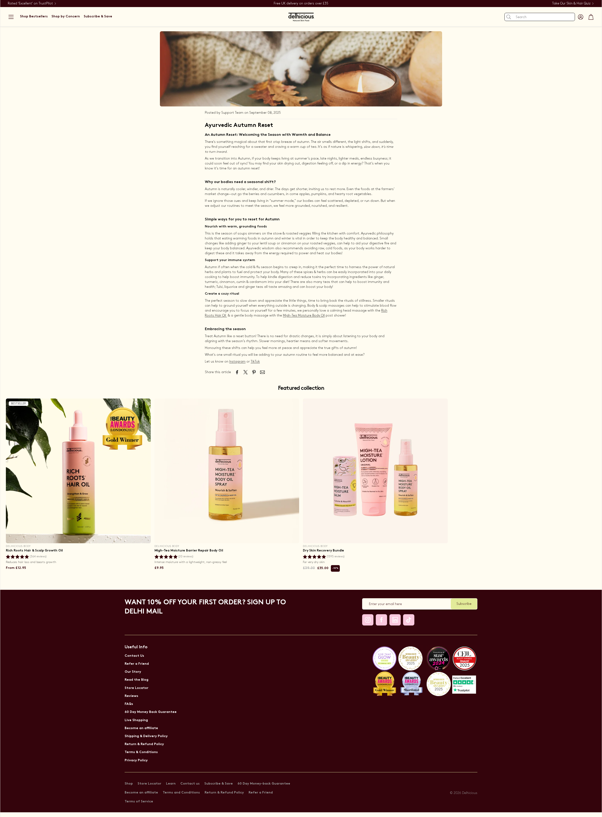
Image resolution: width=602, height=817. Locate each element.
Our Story (133, 671)
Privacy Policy (136, 760)
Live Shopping (136, 720)
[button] (11, 17)
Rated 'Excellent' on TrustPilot (30, 3)
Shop (129, 783)
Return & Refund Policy (144, 744)
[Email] (262, 372)
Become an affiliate (141, 728)
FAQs (129, 704)
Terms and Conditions (181, 792)
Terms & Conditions (141, 752)
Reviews (131, 696)
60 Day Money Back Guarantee (151, 712)
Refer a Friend (137, 663)
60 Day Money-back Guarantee (264, 783)
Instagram (237, 361)
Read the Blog (136, 679)
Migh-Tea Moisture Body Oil (304, 315)
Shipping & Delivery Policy (146, 736)
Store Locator (136, 688)
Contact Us (134, 655)
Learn (171, 783)
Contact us (190, 783)
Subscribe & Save (218, 783)
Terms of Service (139, 801)
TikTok (255, 361)
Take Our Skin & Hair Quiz (571, 3)
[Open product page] (226, 471)
